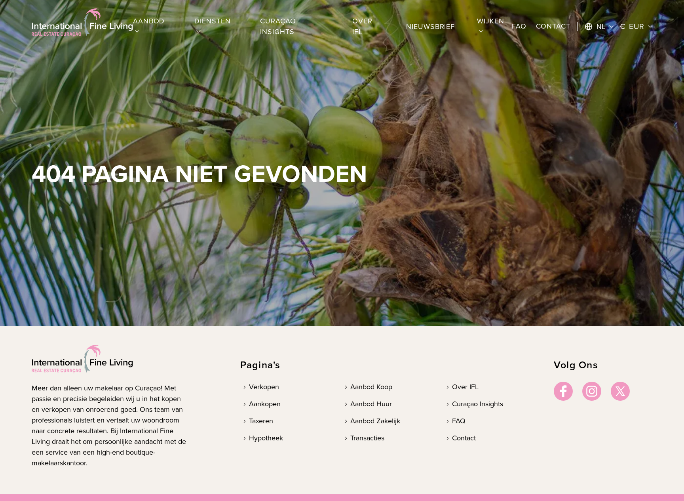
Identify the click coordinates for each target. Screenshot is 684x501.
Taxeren (261, 421)
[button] (152, 26)
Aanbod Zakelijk (375, 421)
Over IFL (465, 387)
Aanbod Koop (371, 387)
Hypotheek (266, 438)
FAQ (459, 421)
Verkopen (264, 387)
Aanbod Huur (371, 404)
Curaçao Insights (477, 404)
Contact (464, 438)
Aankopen (265, 404)
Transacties (367, 438)
